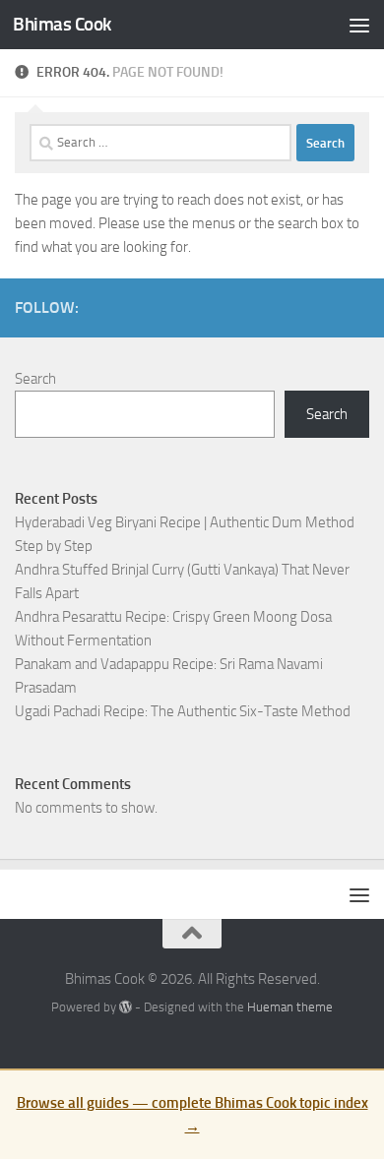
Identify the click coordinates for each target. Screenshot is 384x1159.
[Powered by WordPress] (125, 1007)
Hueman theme (290, 1007)
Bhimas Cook (62, 24)
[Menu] (359, 24)
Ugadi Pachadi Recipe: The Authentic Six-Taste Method (183, 711)
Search (35, 379)
